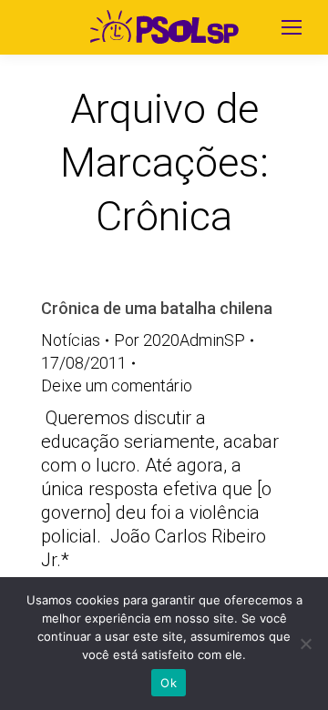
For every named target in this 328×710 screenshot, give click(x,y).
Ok (168, 682)
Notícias (70, 340)
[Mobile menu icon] (291, 27)
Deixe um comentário (116, 385)
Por (179, 340)
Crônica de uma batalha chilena (156, 308)
